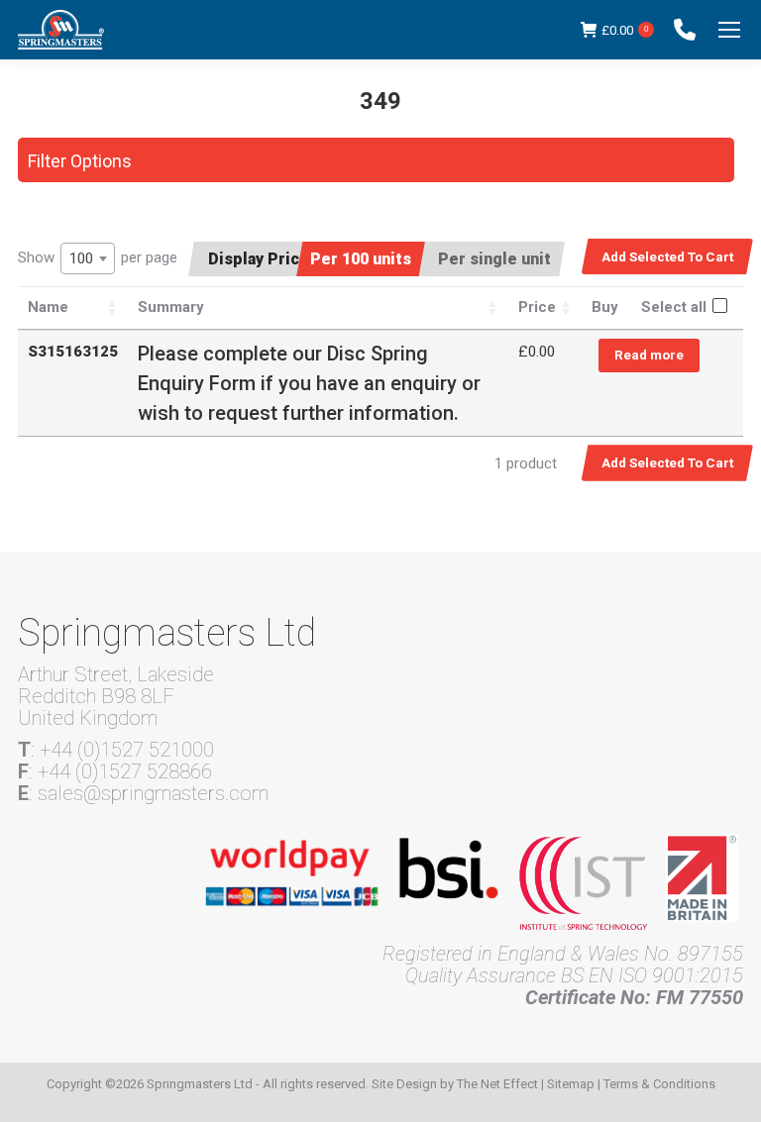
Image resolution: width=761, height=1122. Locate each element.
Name (48, 307)
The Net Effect (497, 1083)
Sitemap (571, 1083)
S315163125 (73, 351)
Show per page (97, 258)
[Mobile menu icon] (729, 30)
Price (537, 307)
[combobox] (87, 258)
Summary (171, 307)
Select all (674, 307)
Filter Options (80, 161)
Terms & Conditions (659, 1083)
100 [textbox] (81, 258)
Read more (649, 354)
